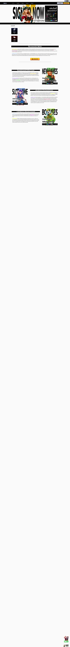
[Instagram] (66, 1)
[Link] (69, 1)
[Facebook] (65, 1)
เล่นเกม (23, 3)
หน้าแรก (13, 3)
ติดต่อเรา (32, 3)
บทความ (27, 3)
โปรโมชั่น (18, 3)
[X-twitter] (67, 1)
